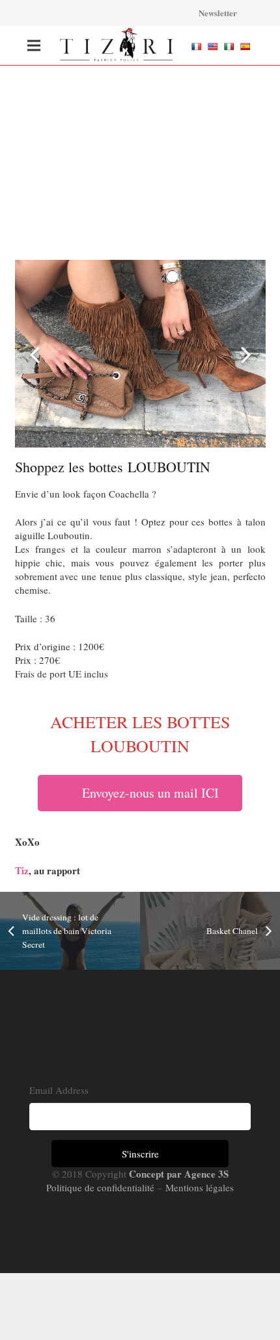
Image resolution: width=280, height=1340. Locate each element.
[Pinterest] (125, 13)
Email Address (59, 1089)
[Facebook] (55, 13)
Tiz (22, 870)
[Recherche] (179, 13)
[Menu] (34, 45)
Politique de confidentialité (101, 1187)
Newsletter (218, 12)
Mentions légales (198, 1187)
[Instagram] (102, 13)
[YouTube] (149, 13)
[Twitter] (79, 13)
